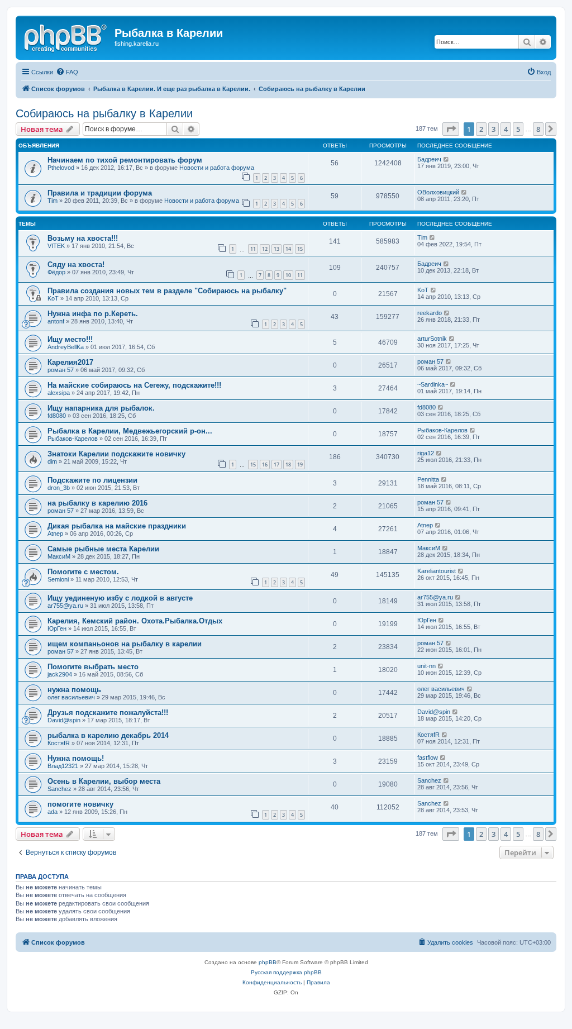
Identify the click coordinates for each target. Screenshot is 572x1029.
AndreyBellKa (65, 347)
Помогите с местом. (83, 572)
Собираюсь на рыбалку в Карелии (104, 113)
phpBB (268, 962)
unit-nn (426, 666)
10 (288, 275)
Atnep (55, 533)
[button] (450, 129)
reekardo (429, 312)
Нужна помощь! (75, 758)
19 (300, 464)
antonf (55, 321)
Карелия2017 (70, 362)
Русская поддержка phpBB (286, 972)
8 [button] (538, 129)
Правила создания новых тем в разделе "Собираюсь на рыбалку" (167, 291)
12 (265, 249)
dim (52, 461)
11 (253, 249)
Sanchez (59, 788)
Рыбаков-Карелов (72, 438)
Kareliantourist (436, 571)
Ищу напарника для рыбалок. (101, 408)
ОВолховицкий (438, 192)
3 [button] (493, 129)
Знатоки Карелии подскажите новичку (116, 454)
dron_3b (58, 487)
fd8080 (56, 415)
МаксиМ (58, 556)
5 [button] (518, 129)
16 (265, 464)
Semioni (58, 579)
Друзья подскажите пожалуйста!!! (107, 712)
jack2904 (59, 674)
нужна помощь (74, 689)
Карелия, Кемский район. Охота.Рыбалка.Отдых (134, 621)
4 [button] (506, 129)
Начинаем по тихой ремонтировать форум (124, 160)
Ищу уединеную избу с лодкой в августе (120, 598)
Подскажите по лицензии (92, 480)
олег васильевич (71, 697)
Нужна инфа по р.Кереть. (92, 313)
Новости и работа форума (216, 167)
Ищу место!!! (70, 339)
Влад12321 (62, 766)
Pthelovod (60, 167)
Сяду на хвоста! (75, 264)
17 (276, 464)
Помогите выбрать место (93, 667)
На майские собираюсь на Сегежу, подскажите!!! (134, 385)
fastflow (427, 757)
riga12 (425, 453)
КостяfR (58, 743)
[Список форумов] (66, 36)
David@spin (63, 720)
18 (288, 464)
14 (288, 249)
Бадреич (429, 159)
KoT (53, 298)
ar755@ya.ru (65, 605)
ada (52, 811)
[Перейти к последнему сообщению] (446, 159)
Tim (52, 200)
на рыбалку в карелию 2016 (97, 503)
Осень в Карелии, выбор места (103, 781)
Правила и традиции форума (99, 193)
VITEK (56, 245)
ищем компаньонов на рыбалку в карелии (124, 644)
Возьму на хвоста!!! (82, 238)
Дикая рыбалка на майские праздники (116, 526)
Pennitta (428, 479)
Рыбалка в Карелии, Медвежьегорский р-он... (129, 431)
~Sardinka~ (432, 384)
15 (300, 249)
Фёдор (56, 272)
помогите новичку (80, 804)
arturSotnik (432, 338)
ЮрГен (56, 628)
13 (276, 249)
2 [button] (481, 129)
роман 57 (60, 369)
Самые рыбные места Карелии (103, 549)
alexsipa (58, 392)
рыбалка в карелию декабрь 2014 (108, 735)
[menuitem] (67, 72)
